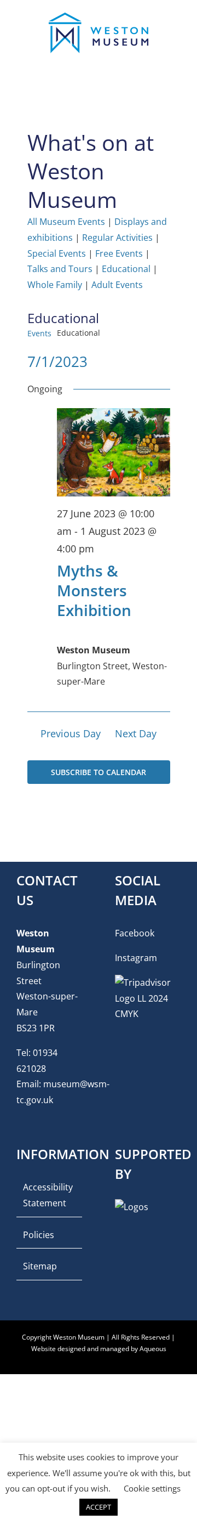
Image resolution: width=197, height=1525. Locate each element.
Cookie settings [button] (152, 1488)
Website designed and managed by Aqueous (98, 1348)
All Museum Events (66, 222)
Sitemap (40, 1266)
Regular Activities (117, 237)
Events (39, 333)
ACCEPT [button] (98, 1507)
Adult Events (117, 285)
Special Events (56, 253)
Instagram (136, 958)
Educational (126, 269)
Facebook (134, 933)
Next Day (136, 733)
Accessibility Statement (48, 1195)
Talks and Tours (59, 269)
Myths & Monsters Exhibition (94, 590)
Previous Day (70, 733)
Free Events (119, 253)
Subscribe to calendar (98, 772)
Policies (38, 1235)
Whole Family (54, 285)
